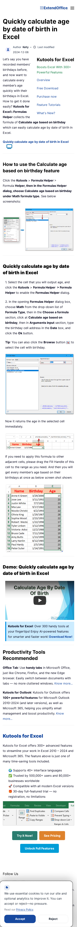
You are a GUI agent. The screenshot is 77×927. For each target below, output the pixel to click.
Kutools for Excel (23, 736)
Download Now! (60, 637)
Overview (43, 80)
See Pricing (52, 835)
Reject (53, 919)
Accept (20, 919)
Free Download (47, 88)
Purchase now (47, 96)
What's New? (46, 113)
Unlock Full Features (39, 848)
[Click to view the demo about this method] (7, 147)
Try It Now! (25, 835)
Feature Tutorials (48, 105)
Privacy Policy (24, 909)
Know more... (63, 683)
